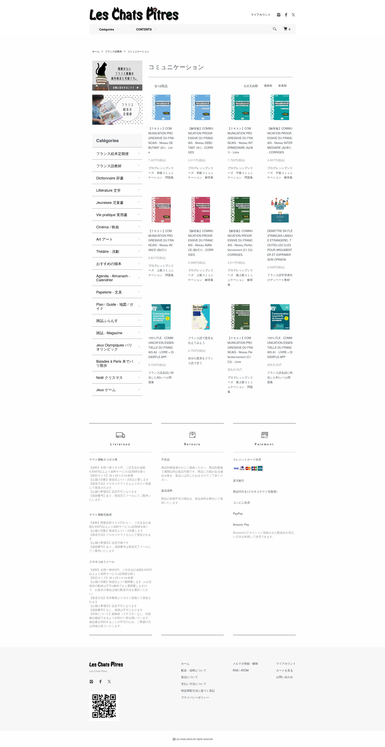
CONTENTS (144, 29)
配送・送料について (193, 670)
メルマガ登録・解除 (245, 663)
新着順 (282, 85)
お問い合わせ (284, 677)
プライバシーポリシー (195, 697)
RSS (235, 670)
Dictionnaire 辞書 (110, 177)
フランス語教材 (113, 51)
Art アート (104, 239)
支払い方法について (193, 684)
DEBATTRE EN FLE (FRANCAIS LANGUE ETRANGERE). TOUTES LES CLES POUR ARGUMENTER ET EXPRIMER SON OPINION (280, 245)
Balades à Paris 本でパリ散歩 (114, 363)
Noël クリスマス (109, 377)
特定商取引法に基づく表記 (198, 690)
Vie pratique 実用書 (111, 214)
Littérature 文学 (108, 190)
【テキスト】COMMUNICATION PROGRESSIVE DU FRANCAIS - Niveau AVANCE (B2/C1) (161, 240)
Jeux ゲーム (106, 389)
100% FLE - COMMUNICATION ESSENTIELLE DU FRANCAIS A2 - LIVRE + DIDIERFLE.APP (161, 347)
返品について (189, 677)
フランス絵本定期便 (112, 153)
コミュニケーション (138, 51)
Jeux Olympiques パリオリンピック (114, 346)
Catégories (106, 29)
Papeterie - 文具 (109, 292)
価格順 (268, 85)
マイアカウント (261, 14)
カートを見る (284, 670)
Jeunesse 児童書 (110, 202)
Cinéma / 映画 (107, 226)
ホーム (95, 51)
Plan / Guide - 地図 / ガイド (114, 306)
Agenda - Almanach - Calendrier (113, 277)
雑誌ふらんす (107, 320)
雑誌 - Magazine (109, 332)
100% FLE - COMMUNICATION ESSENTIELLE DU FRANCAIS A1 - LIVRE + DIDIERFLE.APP (280, 347)
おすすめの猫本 (109, 263)
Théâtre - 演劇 (107, 251)
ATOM (245, 670)
